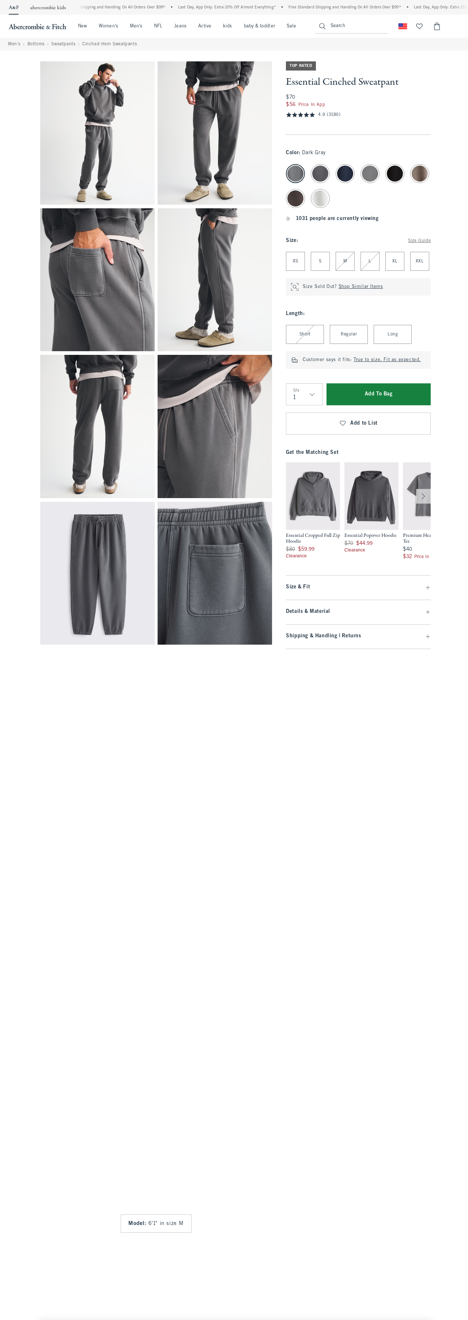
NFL (158, 26)
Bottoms (36, 44)
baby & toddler (259, 26)
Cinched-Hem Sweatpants (109, 44)
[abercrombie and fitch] (37, 26)
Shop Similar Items (361, 287)
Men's (136, 26)
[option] (313, 511)
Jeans (180, 26)
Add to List (364, 423)
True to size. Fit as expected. (387, 360)
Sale (291, 26)
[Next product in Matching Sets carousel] (423, 496)
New (82, 26)
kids (227, 26)
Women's (108, 26)
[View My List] (419, 26)
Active (204, 26)
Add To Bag (379, 394)
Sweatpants (63, 44)
